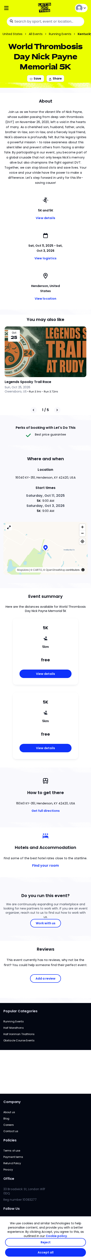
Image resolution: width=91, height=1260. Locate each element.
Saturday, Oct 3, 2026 (45, 505)
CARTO (37, 570)
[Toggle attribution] (82, 569)
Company (12, 1101)
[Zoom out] (82, 533)
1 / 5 (45, 409)
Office (8, 1178)
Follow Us (11, 1208)
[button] (45, 548)
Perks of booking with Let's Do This (46, 427)
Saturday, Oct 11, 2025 (45, 495)
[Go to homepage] (45, 8)
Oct (14, 332)
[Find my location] (82, 541)
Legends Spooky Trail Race (28, 381)
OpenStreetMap (55, 570)
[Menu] (17, 8)
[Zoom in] (82, 527)
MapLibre (23, 570)
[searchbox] (45, 21)
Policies (10, 1140)
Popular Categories (20, 1011)
